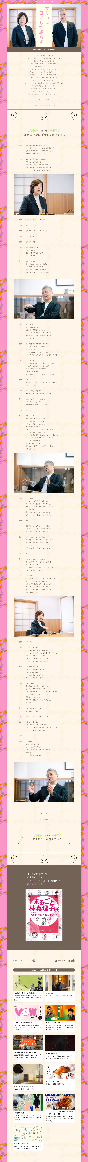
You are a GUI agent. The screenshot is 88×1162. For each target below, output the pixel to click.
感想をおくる (61, 960)
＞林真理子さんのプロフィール (44, 105)
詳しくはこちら (35, 884)
